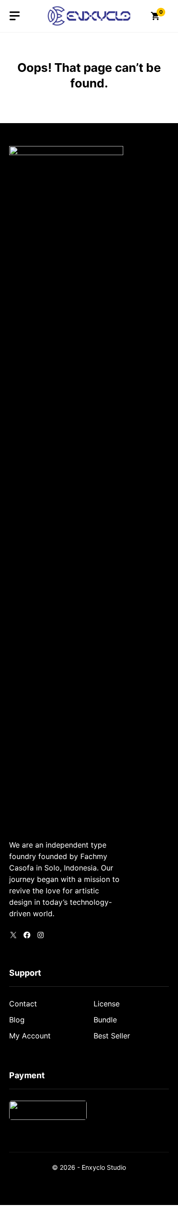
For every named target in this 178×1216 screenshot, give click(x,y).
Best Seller (112, 1035)
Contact (23, 1003)
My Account (30, 1035)
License (107, 1003)
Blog (17, 1019)
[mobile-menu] (14, 16)
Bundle (105, 1019)
